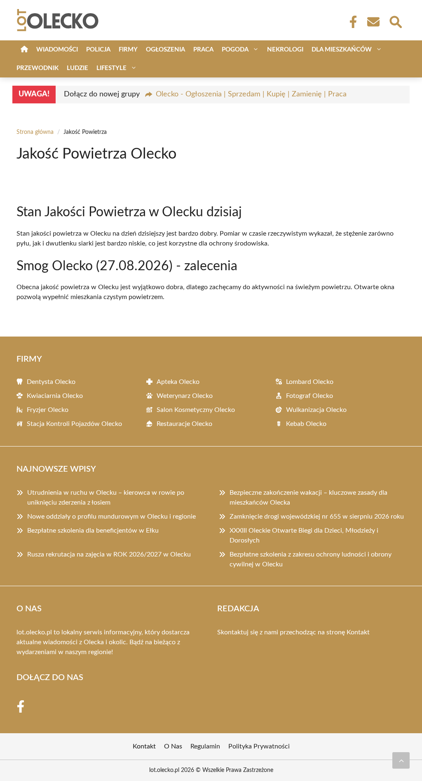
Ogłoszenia (165, 50)
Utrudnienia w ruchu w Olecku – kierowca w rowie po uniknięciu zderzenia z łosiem (105, 497)
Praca (203, 50)
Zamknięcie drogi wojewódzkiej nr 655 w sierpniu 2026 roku (317, 516)
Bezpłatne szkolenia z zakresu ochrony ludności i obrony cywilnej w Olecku (311, 559)
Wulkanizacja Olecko (316, 410)
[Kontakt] (373, 22)
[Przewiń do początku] (401, 760)
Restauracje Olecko (184, 424)
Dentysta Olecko (51, 382)
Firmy (128, 50)
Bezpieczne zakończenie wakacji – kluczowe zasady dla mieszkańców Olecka (308, 497)
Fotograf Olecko (309, 396)
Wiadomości (57, 50)
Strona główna (35, 132)
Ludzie (77, 68)
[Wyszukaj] (395, 21)
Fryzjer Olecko (47, 410)
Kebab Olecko (306, 424)
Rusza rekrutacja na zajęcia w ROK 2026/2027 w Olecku (109, 554)
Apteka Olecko (178, 382)
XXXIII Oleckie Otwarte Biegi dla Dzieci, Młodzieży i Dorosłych (304, 535)
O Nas (173, 746)
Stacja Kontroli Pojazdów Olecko (74, 424)
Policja (98, 50)
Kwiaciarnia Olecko (55, 396)
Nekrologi (285, 50)
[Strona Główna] (24, 49)
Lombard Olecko (309, 382)
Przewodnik (37, 68)
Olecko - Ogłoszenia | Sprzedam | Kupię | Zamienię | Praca (251, 94)
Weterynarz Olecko (185, 396)
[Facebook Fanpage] (350, 22)
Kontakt (358, 632)
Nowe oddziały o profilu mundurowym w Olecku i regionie (111, 516)
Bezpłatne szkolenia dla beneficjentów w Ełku (93, 530)
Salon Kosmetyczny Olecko (196, 410)
